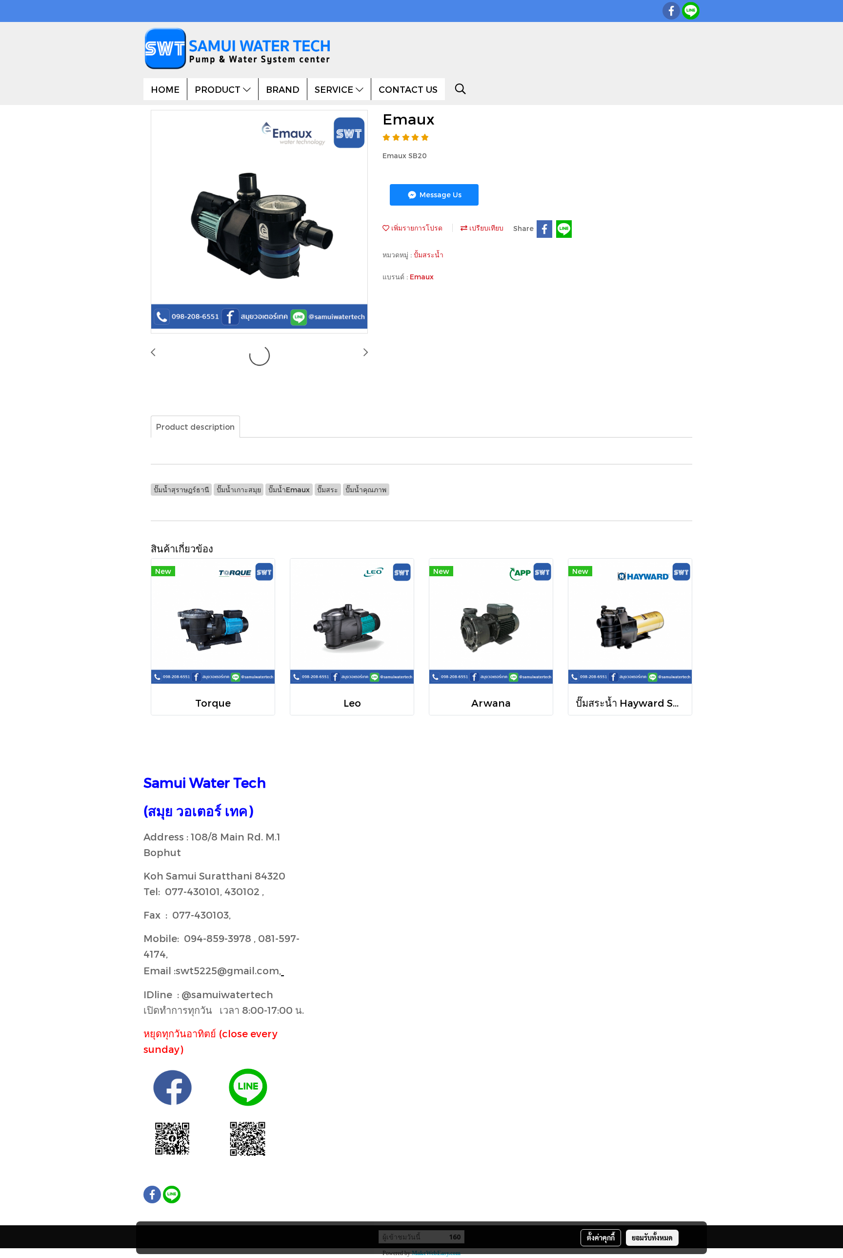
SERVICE (335, 89)
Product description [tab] (195, 426)
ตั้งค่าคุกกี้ (601, 1237)
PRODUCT (219, 89)
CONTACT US (408, 89)
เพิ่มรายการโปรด (415, 228)
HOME (165, 89)
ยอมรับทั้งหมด (652, 1237)
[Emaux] (259, 222)
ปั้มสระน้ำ (428, 255)
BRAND (283, 89)
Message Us (440, 194)
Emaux (422, 277)
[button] (460, 89)
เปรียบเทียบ (485, 228)
